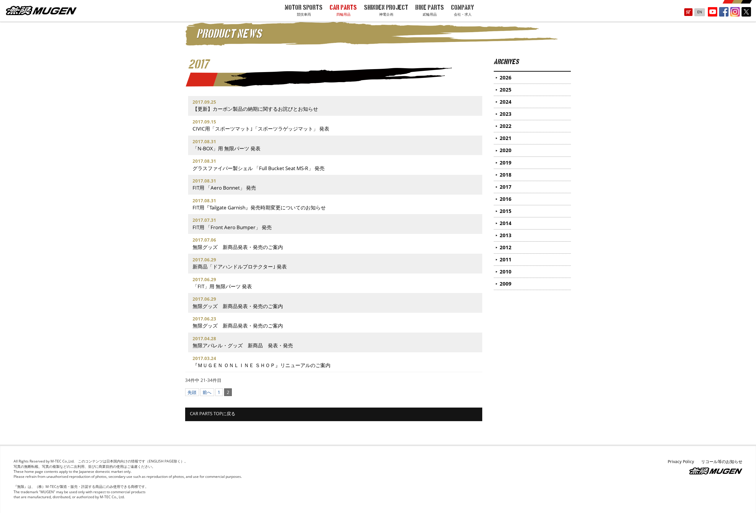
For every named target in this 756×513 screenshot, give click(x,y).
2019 (505, 162)
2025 (505, 89)
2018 (505, 174)
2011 (505, 259)
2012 (505, 247)
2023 (505, 113)
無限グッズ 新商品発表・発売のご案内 (238, 247)
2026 (505, 77)
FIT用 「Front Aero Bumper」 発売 (232, 227)
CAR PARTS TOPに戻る (212, 413)
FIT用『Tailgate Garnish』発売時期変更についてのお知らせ (259, 207)
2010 (505, 271)
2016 (505, 199)
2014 (505, 223)
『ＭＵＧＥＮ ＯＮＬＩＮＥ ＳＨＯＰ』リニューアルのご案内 (261, 365)
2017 (505, 186)
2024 (505, 101)
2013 (505, 235)
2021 (505, 138)
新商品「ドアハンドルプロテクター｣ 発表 (240, 266)
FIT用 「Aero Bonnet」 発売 (224, 187)
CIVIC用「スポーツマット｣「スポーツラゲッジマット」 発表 (261, 128)
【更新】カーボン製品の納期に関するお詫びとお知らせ (255, 108)
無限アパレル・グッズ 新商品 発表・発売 (243, 345)
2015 (505, 211)
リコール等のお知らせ (721, 461)
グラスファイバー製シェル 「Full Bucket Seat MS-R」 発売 (259, 168)
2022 (505, 126)
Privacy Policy (681, 461)
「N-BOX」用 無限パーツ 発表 (226, 148)
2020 (505, 150)
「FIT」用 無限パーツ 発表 (222, 286)
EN (699, 11)
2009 (505, 283)
